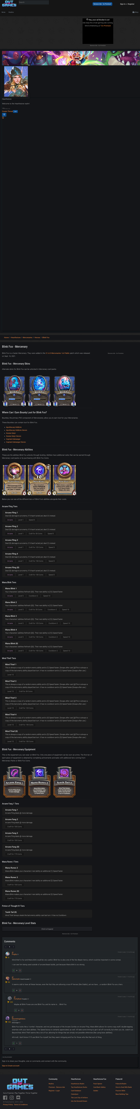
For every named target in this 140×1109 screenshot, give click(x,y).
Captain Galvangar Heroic (16, 442)
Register (131, 4)
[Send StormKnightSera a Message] (19, 1022)
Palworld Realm (121, 1084)
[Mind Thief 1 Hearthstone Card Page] (64, 478)
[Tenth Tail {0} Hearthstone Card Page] (64, 781)
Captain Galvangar (13, 439)
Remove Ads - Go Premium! (102, 4)
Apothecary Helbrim (14, 427)
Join (15, 111)
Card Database (76, 1091)
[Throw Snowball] (13, 952)
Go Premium (106, 26)
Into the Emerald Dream (79, 1101)
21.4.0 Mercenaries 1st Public (57, 353)
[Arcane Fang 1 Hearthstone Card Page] (14, 781)
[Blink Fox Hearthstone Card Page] (14, 389)
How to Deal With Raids (124, 1087)
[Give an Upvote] (13, 970)
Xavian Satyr (11, 433)
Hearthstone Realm (77, 1084)
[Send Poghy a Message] (18, 954)
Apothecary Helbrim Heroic (16, 430)
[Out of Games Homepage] (9, 7)
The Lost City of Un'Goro (79, 1098)
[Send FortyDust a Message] (28, 999)
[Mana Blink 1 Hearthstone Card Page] (39, 478)
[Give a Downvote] (20, 970)
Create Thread (7, 111)
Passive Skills (120, 1091)
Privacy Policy (8, 1105)
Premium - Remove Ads (57, 1087)
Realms (11, 12)
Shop (136, 12)
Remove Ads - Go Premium (98, 45)
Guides (95, 1091)
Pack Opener (97, 1084)
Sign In (122, 4)
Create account (13, 1066)
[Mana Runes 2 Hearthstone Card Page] (39, 781)
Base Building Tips (122, 1094)
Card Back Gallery (99, 1087)
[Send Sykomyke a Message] (30, 979)
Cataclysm (74, 1094)
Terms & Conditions (21, 1105)
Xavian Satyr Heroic (13, 436)
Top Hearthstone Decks (79, 1087)
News (3, 12)
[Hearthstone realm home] (16, 96)
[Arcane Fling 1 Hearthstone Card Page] (14, 478)
